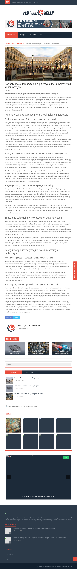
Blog (41, 35)
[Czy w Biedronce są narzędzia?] (63, 441)
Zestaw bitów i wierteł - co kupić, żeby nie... (27, 386)
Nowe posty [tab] (30, 372)
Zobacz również (11, 339)
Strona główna (11, 35)
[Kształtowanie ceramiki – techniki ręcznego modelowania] (30, 425)
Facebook (9, 317)
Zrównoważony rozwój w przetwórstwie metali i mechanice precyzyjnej (34, 528)
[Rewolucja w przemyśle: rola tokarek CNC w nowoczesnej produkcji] (46, 441)
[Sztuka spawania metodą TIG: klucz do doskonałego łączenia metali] (13, 425)
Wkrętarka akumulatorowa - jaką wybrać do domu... (27, 2)
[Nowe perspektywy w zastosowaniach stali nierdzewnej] (46, 425)
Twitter (16, 317)
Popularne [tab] (13, 372)
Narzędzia (23, 35)
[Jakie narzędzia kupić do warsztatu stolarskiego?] (38, 406)
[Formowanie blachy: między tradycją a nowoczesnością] (63, 425)
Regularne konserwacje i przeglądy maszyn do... (28, 378)
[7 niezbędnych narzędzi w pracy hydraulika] (38, 24)
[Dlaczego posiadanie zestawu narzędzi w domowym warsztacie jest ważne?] (13, 441)
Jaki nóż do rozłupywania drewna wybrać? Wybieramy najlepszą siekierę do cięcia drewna (39, 538)
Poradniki (33, 35)
